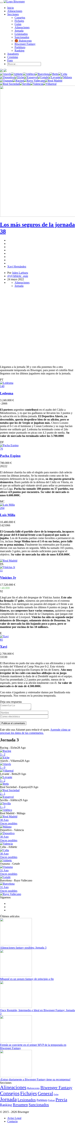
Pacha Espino (10, 456)
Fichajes (19, 20)
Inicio (10, 7)
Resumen (20, 1105)
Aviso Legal (14, 1118)
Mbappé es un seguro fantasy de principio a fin (27, 978)
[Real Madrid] (53, 80)
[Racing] (18, 80)
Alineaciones (14, 11)
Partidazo (20, 47)
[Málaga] (66, 77)
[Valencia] (36, 83)
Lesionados (21, 34)
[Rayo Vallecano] (34, 80)
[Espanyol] (31, 77)
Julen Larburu (20, 272)
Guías (18, 24)
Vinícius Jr (8, 577)
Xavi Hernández (16, 266)
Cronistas (12, 57)
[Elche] (19, 77)
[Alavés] (5, 74)
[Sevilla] (24, 83)
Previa (61, 1099)
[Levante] (54, 77)
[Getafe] (43, 77)
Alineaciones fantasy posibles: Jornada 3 (23, 947)
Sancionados (22, 37)
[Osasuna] (6, 80)
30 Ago (8, 821)
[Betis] (54, 74)
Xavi (3, 647)
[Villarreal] (49, 83)
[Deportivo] (7, 77)
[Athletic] (17, 74)
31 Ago (8, 872)
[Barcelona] (42, 74)
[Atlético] (29, 74)
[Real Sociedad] (9, 83)
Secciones (13, 14)
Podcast (51, 1100)
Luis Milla (7, 515)
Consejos (20, 17)
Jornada (19, 30)
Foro (10, 60)
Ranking (19, 50)
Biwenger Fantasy (25, 44)
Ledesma (6, 393)
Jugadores (13, 53)
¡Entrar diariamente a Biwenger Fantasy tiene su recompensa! (35, 1079)
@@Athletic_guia (17, 276)
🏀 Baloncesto (23, 40)
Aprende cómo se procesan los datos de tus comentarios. (35, 731)
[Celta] (62, 74)
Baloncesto (33, 1088)
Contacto (12, 1121)
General (45, 1093)
